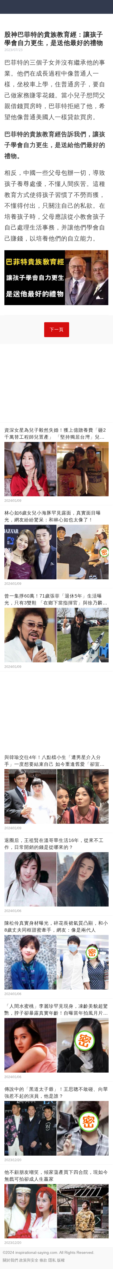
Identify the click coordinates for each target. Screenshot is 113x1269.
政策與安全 (28, 1260)
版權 (61, 1260)
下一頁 (57, 329)
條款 (43, 1260)
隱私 (52, 1260)
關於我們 (10, 1260)
